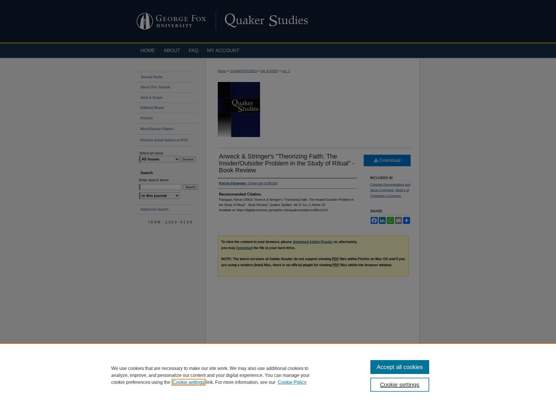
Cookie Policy (292, 382)
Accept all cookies (400, 367)
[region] (278, 375)
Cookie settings (188, 382)
